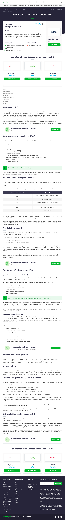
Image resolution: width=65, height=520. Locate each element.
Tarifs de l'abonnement (8, 93)
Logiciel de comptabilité (7, 488)
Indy (16, 486)
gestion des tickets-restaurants (15, 291)
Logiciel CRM (5, 506)
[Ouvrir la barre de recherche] (61, 2)
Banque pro (5, 484)
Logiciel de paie (6, 507)
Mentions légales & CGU (32, 484)
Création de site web (7, 499)
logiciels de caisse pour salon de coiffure (28, 174)
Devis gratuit (32, 79)
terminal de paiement (51, 113)
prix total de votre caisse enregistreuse (52, 254)
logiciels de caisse (20, 237)
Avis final (5, 103)
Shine (16, 484)
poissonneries (15, 155)
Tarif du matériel (6, 91)
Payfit (16, 500)
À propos (5, 87)
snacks (19, 149)
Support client (6, 99)
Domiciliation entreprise (7, 497)
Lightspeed (11, 73)
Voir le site (54, 44)
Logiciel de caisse (18, 9)
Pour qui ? (5, 89)
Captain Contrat (18, 489)
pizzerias (14, 146)
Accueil (4, 9)
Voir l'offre (11, 79)
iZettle (16, 493)
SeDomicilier (17, 495)
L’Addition (53, 73)
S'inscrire (58, 483)
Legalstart (17, 488)
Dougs (16, 496)
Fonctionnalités (6, 95)
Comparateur (10, 9)
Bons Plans (55, 2)
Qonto (16, 482)
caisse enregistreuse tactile (20, 359)
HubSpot (17, 502)
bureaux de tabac (10, 153)
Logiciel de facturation (7, 492)
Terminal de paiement (7, 486)
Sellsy (16, 503)
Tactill (32, 73)
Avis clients (5, 101)
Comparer (55, 129)
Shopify (16, 498)
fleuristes (8, 159)
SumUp (16, 491)
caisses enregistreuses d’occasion (23, 221)
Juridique (4, 482)
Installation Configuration (8, 97)
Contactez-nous (31, 489)
